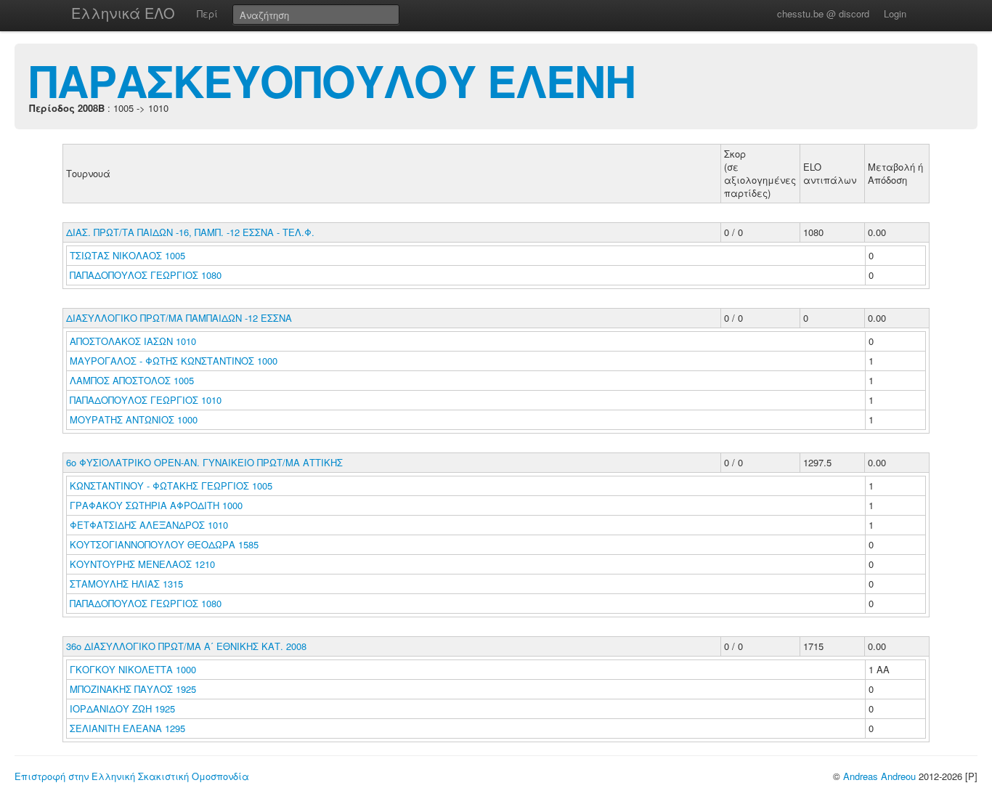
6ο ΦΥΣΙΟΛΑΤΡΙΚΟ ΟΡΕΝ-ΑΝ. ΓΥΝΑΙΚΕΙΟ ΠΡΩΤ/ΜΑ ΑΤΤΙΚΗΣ (204, 462)
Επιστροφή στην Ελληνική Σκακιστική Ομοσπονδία (132, 776)
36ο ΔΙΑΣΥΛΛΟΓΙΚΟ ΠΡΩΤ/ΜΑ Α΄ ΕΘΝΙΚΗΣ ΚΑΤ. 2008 (186, 646)
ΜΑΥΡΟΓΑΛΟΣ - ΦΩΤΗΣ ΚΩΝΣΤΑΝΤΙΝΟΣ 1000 (173, 361)
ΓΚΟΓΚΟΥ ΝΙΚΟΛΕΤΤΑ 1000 (133, 669)
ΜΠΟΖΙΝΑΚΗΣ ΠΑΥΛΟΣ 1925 (133, 689)
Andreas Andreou (879, 776)
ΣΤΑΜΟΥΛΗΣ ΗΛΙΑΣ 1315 (126, 583)
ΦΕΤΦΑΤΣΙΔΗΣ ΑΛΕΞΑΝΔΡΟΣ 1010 (149, 525)
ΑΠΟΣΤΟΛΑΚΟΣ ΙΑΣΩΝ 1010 (133, 341)
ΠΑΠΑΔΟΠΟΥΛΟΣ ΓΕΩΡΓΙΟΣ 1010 (145, 400)
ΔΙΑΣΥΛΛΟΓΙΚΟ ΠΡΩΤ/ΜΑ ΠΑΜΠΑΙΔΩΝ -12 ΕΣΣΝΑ (179, 318)
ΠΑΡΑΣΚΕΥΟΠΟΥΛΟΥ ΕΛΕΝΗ (332, 80)
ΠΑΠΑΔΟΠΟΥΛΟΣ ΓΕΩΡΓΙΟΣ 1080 (145, 275)
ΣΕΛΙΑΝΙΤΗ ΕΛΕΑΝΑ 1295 (127, 728)
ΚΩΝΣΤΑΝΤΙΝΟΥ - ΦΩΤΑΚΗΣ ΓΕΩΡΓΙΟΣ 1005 (171, 485)
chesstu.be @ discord (823, 13)
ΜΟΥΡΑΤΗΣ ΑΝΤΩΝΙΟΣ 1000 (134, 419)
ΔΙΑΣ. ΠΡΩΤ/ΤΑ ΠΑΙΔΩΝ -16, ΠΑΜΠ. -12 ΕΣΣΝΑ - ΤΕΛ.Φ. (190, 232)
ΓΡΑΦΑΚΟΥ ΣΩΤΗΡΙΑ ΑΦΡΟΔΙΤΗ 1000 (156, 505)
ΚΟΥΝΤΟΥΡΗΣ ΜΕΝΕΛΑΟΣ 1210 (142, 564)
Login (895, 13)
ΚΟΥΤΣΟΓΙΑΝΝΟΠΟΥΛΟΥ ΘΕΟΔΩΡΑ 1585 (164, 544)
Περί (207, 13)
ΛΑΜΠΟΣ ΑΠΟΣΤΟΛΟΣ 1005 (132, 380)
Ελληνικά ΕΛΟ (123, 12)
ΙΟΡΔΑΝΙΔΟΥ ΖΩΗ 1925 (122, 708)
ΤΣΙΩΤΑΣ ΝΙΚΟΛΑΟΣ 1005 (127, 255)
